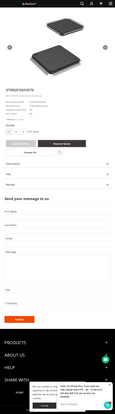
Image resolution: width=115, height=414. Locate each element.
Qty (7, 289)
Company (10, 303)
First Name (10, 211)
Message (10, 252)
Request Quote (61, 143)
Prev (9, 47)
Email (8, 238)
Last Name (10, 225)
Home (20, 392)
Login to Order (21, 143)
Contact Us (30, 152)
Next (105, 47)
